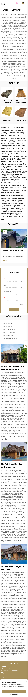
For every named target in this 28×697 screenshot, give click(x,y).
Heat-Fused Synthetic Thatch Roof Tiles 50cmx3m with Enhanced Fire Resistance (7, 101)
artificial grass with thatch (9, 332)
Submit (14, 309)
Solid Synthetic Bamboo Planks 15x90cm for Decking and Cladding (7, 120)
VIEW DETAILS (7, 93)
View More (5, 260)
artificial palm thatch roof (9, 329)
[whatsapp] (26, 346)
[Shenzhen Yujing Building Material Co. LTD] (3, 3)
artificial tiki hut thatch (8, 323)
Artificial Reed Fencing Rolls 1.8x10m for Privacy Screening (21, 120)
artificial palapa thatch (8, 335)
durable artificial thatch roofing (10, 338)
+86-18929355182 (4, 675)
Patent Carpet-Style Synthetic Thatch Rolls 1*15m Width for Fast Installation (21, 101)
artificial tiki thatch (7, 326)
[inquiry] (26, 342)
